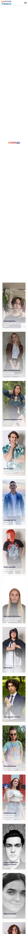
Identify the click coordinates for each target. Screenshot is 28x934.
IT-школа (6, 3)
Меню (25, 2)
